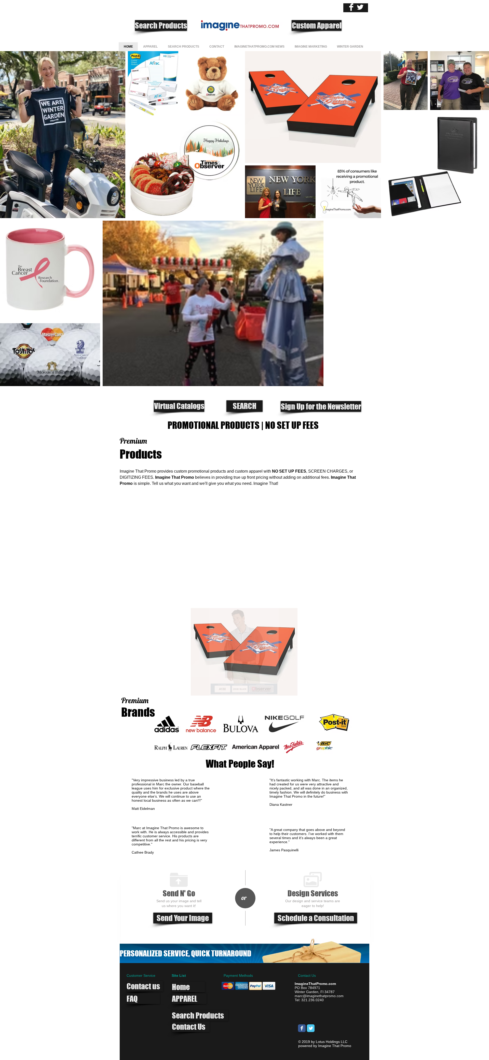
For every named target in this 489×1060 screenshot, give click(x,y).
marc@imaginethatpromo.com (319, 996)
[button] (244, 652)
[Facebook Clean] (351, 7)
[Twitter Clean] (360, 7)
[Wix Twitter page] (311, 1028)
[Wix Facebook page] (302, 1028)
